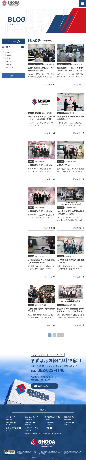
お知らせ (68, 423)
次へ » (60, 335)
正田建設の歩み (51, 418)
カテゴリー (7, 46)
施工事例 (10, 423)
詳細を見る (48, 84)
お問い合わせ (44, 386)
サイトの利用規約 (44, 434)
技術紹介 (29, 423)
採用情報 (48, 423)
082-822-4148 (51, 370)
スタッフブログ (12, 429)
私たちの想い (31, 418)
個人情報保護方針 (31, 434)
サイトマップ (56, 434)
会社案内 (10, 418)
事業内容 (68, 418)
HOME (43, 409)
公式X (47, 429)
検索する (13, 75)
